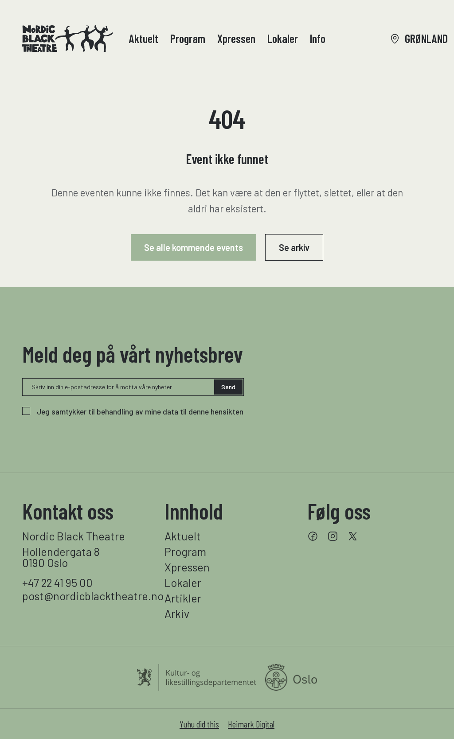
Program (187, 38)
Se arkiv (294, 247)
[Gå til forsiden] (67, 38)
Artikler (182, 598)
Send (228, 387)
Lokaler (282, 38)
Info (317, 38)
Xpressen (236, 38)
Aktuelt (143, 38)
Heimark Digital (251, 724)
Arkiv (176, 613)
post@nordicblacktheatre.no (84, 596)
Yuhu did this (199, 724)
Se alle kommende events (193, 247)
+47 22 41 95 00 (57, 582)
